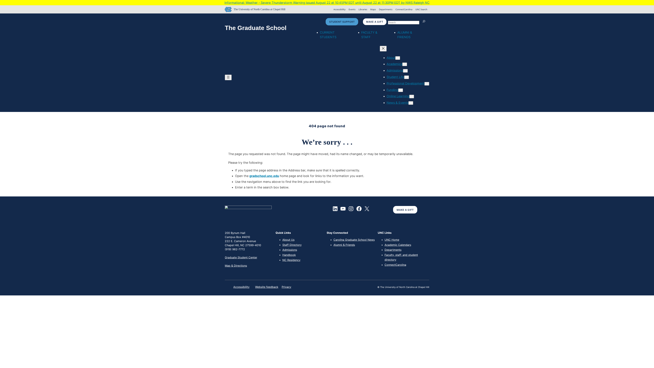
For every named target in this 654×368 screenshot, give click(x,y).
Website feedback (266, 287)
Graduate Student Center (241, 257)
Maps (373, 9)
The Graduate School (255, 27)
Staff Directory (292, 245)
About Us (288, 239)
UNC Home (392, 239)
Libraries (363, 9)
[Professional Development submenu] (426, 84)
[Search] (424, 21)
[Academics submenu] (404, 64)
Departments (385, 9)
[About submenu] (397, 58)
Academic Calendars (398, 245)
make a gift (374, 21)
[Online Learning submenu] (411, 96)
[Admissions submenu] (405, 71)
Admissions (289, 249)
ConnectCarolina (403, 9)
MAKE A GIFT (405, 209)
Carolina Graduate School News (354, 239)
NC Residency (291, 260)
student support (342, 21)
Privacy (286, 287)
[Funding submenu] (400, 90)
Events (352, 9)
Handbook (289, 255)
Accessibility (339, 9)
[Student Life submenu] (406, 77)
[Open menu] (228, 77)
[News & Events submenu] (410, 103)
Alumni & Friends (344, 245)
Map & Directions (236, 265)
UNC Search (421, 9)
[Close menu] (383, 48)
